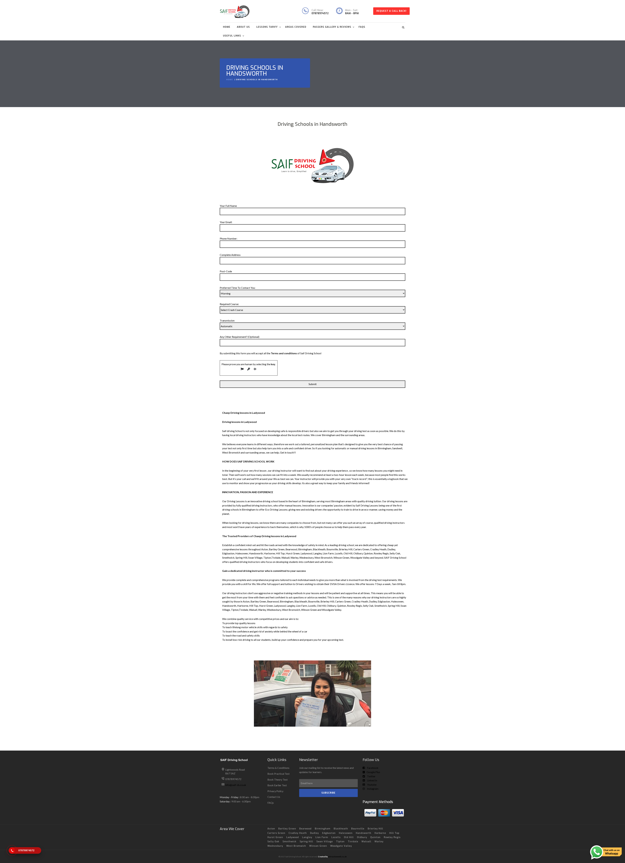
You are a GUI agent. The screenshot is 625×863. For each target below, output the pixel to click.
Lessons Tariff (267, 27)
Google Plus (373, 772)
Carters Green (276, 833)
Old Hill (349, 837)
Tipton (340, 841)
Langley (307, 837)
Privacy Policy (275, 791)
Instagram (372, 788)
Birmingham (322, 828)
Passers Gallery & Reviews (332, 27)
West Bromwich (296, 846)
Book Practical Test (278, 773)
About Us (243, 27)
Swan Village (324, 841)
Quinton (375, 837)
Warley (379, 841)
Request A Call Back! (391, 11)
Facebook (372, 767)
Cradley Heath (298, 833)
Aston (271, 828)
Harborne (380, 833)
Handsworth (363, 833)
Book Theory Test (277, 779)
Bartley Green (287, 828)
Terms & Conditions (278, 767)
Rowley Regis (392, 837)
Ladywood (292, 837)
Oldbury (362, 837)
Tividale (353, 841)
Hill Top (394, 833)
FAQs (362, 27)
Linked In (372, 780)
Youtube (371, 784)
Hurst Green (275, 837)
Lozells (336, 837)
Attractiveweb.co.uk (337, 856)
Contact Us (273, 796)
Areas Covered (295, 27)
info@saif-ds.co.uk (235, 784)
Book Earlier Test (277, 785)
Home (226, 27)
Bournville (357, 828)
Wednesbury (275, 846)
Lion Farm (321, 837)
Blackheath (341, 828)
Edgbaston (329, 833)
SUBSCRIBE (328, 792)
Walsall (366, 841)
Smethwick (289, 841)
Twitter (371, 776)
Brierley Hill (375, 828)
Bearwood (305, 828)
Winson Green (318, 846)
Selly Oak (273, 841)
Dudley (314, 833)
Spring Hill (306, 841)
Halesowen (346, 833)
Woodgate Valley (341, 846)
